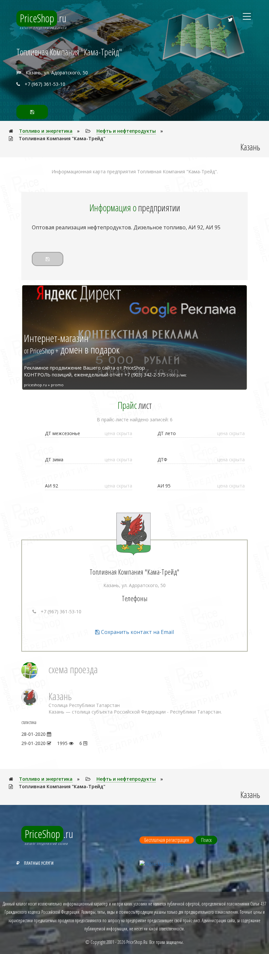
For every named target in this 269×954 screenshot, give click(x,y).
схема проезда (73, 669)
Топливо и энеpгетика (45, 131)
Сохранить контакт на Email (137, 632)
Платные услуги (39, 863)
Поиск (206, 840)
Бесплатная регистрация (166, 840)
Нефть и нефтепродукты (126, 131)
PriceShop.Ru (136, 942)
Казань (60, 696)
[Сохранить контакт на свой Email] (32, 112)
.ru (43, 18)
